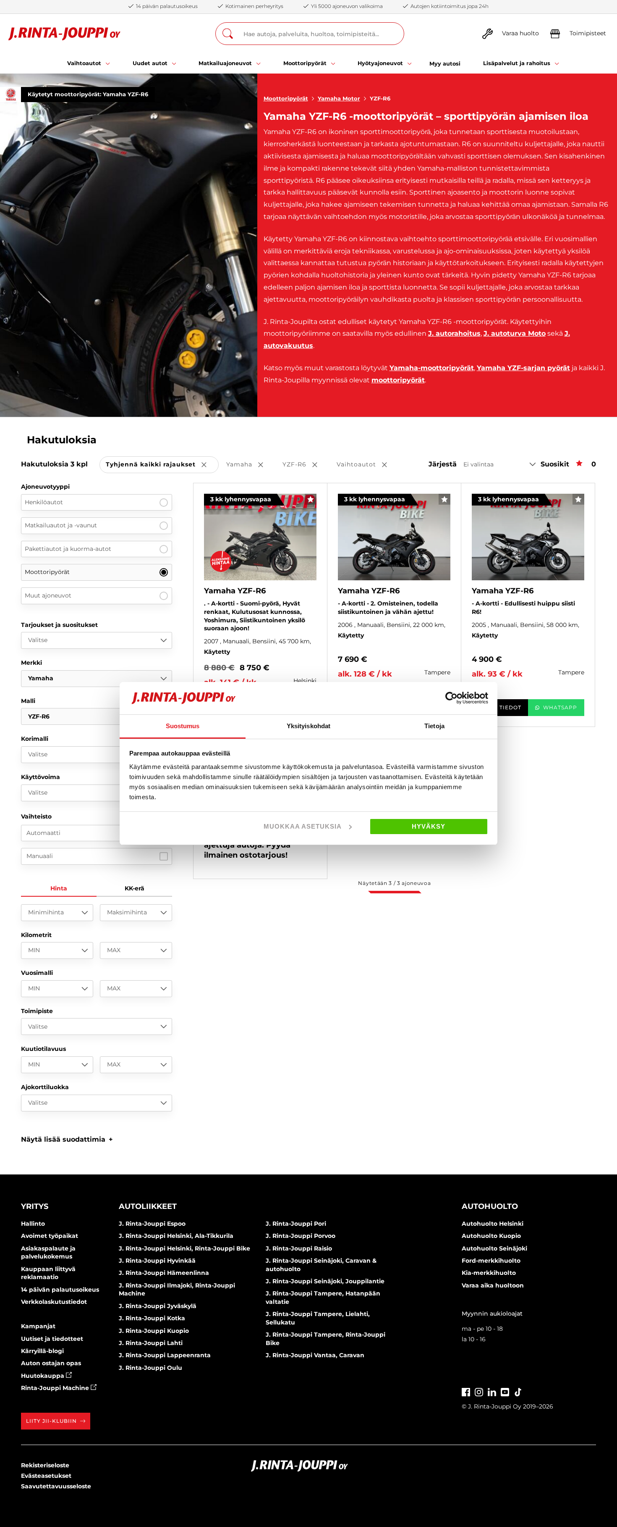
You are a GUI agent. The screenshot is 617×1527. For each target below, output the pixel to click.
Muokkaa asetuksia (303, 826)
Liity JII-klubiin (51, 1421)
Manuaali (39, 856)
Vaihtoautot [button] (368, 465)
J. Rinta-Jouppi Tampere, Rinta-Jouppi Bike (325, 1339)
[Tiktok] (518, 1391)
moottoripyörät (398, 380)
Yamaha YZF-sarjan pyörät (523, 368)
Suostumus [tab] (183, 725)
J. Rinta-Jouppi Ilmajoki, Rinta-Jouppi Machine (177, 1290)
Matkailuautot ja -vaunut (61, 525)
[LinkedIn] (492, 1391)
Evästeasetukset (46, 1476)
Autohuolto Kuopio (491, 1236)
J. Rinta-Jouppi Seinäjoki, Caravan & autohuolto (321, 1265)
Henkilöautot (44, 502)
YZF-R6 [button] (305, 465)
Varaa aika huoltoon (493, 1285)
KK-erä (134, 888)
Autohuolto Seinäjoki (494, 1248)
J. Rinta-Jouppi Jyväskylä (157, 1306)
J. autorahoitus (454, 333)
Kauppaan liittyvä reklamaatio (48, 1273)
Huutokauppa (43, 1376)
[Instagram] (479, 1391)
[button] (67, 1139)
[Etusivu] (64, 33)
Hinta (58, 888)
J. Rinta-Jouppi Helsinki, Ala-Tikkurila (176, 1236)
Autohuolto (490, 1206)
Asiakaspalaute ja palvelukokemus (48, 1253)
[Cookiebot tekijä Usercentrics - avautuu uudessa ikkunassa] (451, 698)
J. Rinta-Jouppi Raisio (299, 1248)
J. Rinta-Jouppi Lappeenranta (165, 1355)
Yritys (34, 1206)
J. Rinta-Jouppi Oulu (150, 1368)
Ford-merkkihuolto (491, 1260)
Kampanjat (38, 1326)
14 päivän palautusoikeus (60, 1289)
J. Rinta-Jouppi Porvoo (300, 1236)
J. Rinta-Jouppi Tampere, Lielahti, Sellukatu (318, 1318)
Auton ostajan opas (51, 1363)
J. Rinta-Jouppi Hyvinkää (157, 1260)
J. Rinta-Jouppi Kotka (152, 1318)
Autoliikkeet (148, 1206)
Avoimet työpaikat (49, 1236)
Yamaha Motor (339, 98)
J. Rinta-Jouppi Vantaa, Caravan (315, 1355)
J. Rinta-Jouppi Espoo (152, 1223)
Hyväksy (428, 826)
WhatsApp (560, 707)
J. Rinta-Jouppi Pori (296, 1223)
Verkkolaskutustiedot (54, 1302)
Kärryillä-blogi (42, 1351)
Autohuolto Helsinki (492, 1223)
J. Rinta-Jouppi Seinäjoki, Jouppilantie (325, 1281)
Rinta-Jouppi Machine (56, 1388)
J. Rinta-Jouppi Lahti (151, 1343)
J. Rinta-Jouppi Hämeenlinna (164, 1273)
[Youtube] (505, 1391)
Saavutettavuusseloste (56, 1486)
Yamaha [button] (250, 465)
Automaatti (43, 833)
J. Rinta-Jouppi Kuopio (154, 1331)
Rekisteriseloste (45, 1465)
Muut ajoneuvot (48, 595)
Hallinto (33, 1223)
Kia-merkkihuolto (489, 1273)
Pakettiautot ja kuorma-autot (68, 549)
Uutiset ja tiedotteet (52, 1339)
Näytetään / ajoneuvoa (394, 883)
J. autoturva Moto (515, 333)
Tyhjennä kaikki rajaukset (162, 465)
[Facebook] (466, 1391)
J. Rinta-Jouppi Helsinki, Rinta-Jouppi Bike (184, 1248)
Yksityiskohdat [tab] (308, 725)
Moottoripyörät (286, 98)
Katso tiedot (499, 707)
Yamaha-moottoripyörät (432, 368)
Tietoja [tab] (434, 725)
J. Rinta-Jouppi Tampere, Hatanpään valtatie (323, 1298)
